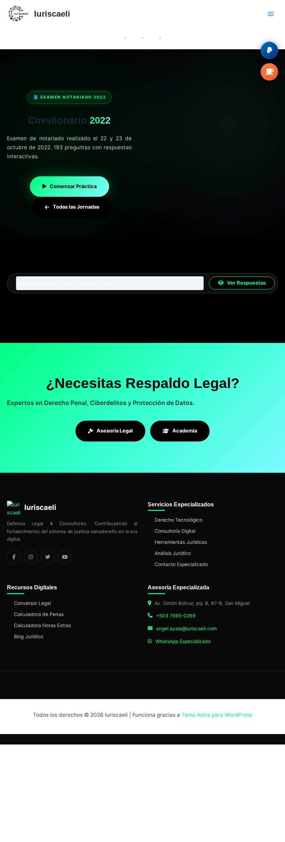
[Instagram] (31, 557)
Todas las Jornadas (76, 207)
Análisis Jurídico (173, 553)
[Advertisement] (212, 154)
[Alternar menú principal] (270, 14)
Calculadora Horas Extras (42, 625)
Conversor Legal (32, 603)
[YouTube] (65, 557)
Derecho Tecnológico (178, 520)
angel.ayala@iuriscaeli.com (186, 628)
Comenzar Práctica (73, 186)
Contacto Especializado (181, 564)
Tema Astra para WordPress (216, 715)
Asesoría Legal (115, 431)
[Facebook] (14, 557)
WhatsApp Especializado (183, 641)
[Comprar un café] (269, 72)
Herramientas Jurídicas (181, 542)
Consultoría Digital (175, 531)
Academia (184, 431)
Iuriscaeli (52, 13)
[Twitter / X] (48, 557)
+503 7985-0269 (176, 615)
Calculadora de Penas (39, 614)
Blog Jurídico (28, 636)
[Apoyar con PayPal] (269, 50)
